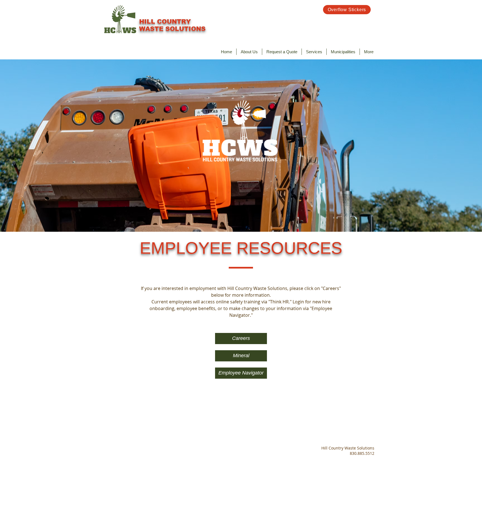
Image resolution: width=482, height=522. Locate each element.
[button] (314, 52)
